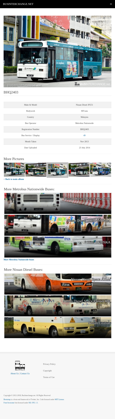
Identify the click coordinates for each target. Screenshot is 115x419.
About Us (14, 373)
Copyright (47, 371)
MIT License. (59, 399)
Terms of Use (49, 377)
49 (84, 135)
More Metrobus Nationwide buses (19, 260)
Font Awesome (9, 403)
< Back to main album (14, 179)
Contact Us (24, 373)
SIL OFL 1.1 (33, 403)
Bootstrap (7, 399)
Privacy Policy (49, 364)
